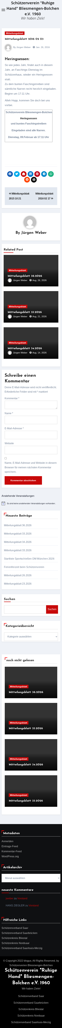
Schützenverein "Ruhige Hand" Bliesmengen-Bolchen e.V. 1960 (33, 8)
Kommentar (12, 398)
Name (9, 413)
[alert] (31, 503)
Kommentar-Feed (12, 851)
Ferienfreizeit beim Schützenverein (24, 567)
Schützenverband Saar (15, 928)
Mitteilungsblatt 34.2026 (25, 348)
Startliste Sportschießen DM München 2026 (29, 558)
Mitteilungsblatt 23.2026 (18, 583)
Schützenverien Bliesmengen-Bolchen (31, 965)
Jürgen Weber (34, 233)
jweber (9, 898)
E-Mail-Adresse (14, 428)
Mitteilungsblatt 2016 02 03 (24, 39)
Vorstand (22, 898)
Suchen (9, 599)
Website (9, 443)
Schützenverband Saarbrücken (19, 933)
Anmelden (8, 841)
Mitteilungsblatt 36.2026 (25, 276)
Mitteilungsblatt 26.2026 (18, 575)
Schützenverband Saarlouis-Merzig (22, 948)
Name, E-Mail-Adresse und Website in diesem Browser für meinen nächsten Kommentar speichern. (31, 467)
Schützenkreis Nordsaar (15, 943)
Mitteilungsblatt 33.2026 (25, 312)
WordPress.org (10, 856)
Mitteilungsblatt (14, 33)
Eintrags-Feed (10, 846)
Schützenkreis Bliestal (14, 938)
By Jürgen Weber (22, 47)
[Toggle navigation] (3, 10)
